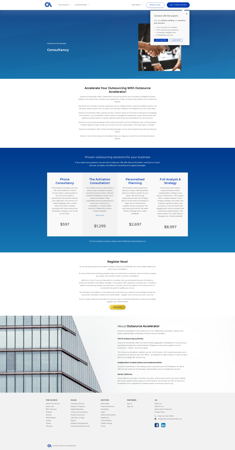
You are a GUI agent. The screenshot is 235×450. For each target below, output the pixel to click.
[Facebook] (157, 426)
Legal (103, 412)
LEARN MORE (176, 40)
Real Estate (105, 403)
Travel (103, 426)
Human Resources (78, 415)
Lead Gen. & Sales (78, 418)
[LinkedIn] (164, 426)
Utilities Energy (106, 423)
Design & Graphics (78, 406)
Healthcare (105, 418)
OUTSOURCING (81, 5)
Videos (48, 423)
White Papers (51, 418)
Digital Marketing (77, 409)
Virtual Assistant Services (80, 426)
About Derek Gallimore (163, 409)
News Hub (50, 406)
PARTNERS (136, 5)
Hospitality (105, 409)
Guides (48, 420)
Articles (49, 415)
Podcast (49, 412)
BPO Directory (51, 409)
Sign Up (130, 406)
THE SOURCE (63, 5)
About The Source (53, 403)
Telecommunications (108, 415)
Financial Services (107, 406)
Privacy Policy (160, 412)
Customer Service (77, 403)
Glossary (49, 426)
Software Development (79, 423)
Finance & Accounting (79, 412)
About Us (158, 403)
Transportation (106, 420)
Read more (100, 215)
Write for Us (159, 406)
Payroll (73, 420)
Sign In (129, 403)
